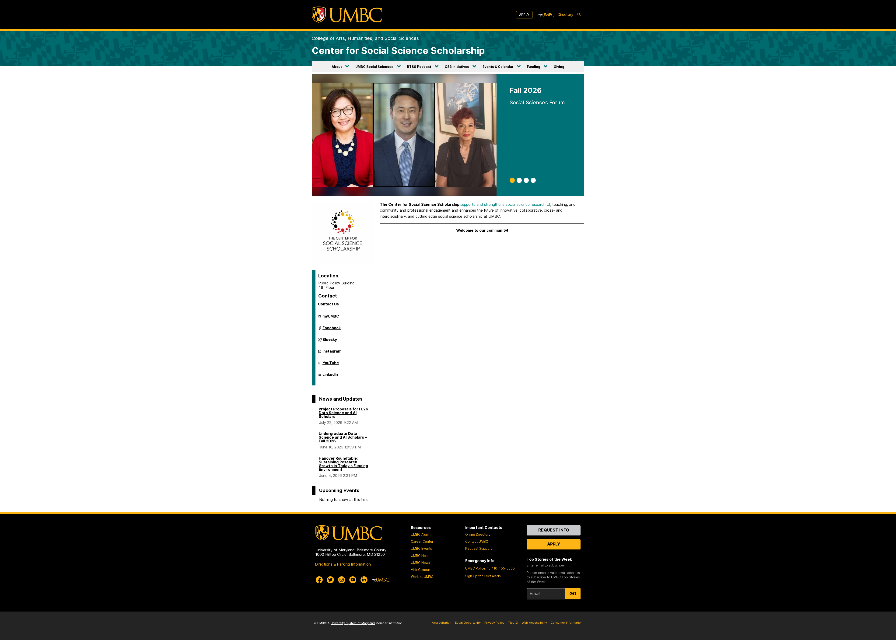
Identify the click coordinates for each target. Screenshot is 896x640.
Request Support (478, 548)
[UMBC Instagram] (341, 580)
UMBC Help (420, 556)
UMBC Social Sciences (374, 67)
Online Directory (477, 534)
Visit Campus (420, 570)
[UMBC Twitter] (330, 580)
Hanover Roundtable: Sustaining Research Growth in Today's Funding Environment (343, 464)
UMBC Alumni (421, 534)
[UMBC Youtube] (353, 580)
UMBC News (420, 563)
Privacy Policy (494, 622)
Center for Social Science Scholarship (398, 50)
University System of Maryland (353, 623)
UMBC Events (421, 548)
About (337, 67)
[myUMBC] (546, 15)
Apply (524, 15)
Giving (559, 67)
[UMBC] (346, 14)
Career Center (422, 541)
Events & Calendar (498, 67)
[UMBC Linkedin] (364, 580)
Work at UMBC (422, 577)
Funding (533, 67)
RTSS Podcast (419, 67)
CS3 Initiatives (457, 67)
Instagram (331, 353)
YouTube (330, 364)
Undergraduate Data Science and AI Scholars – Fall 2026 (343, 437)
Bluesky (329, 341)
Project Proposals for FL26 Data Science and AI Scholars (343, 413)
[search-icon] (579, 15)
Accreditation (441, 622)
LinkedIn (330, 376)
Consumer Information (566, 622)
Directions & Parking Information (343, 564)
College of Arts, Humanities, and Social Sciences (365, 38)
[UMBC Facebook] (319, 580)
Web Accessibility (534, 622)
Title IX (513, 622)
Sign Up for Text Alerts (483, 576)
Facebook (331, 329)
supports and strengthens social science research (503, 204)
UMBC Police (475, 568)
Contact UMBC (476, 541)
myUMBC (330, 318)
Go (572, 593)
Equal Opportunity (468, 622)
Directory (565, 14)
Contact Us (328, 304)
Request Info (553, 530)
